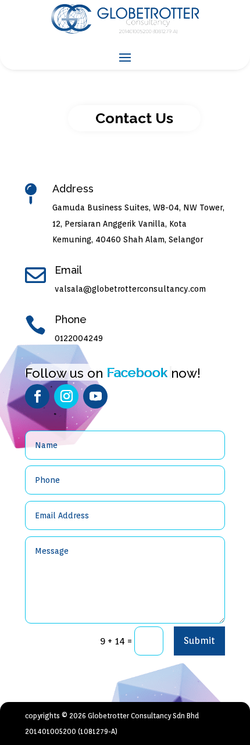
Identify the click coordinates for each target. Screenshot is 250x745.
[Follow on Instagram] (66, 396)
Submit (199, 640)
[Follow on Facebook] (37, 396)
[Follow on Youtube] (95, 396)
